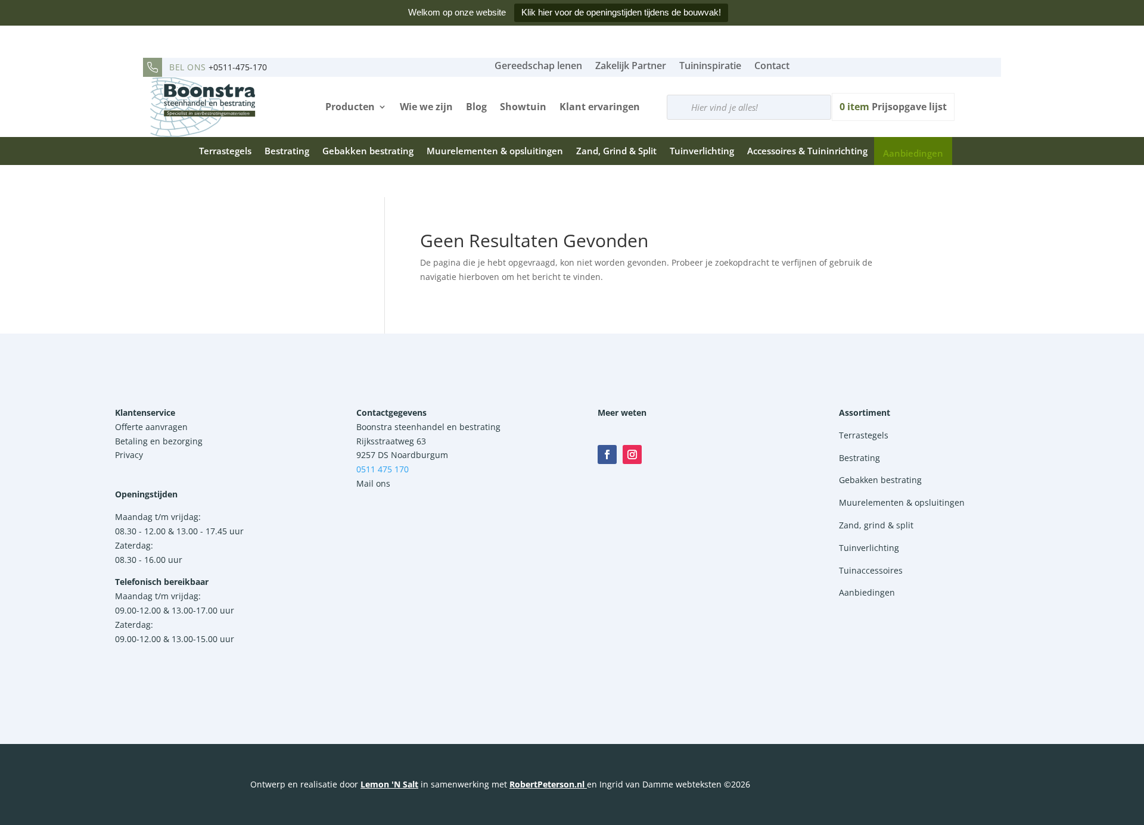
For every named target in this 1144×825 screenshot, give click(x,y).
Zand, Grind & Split (616, 151)
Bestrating (287, 151)
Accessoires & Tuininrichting (807, 151)
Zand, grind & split (876, 525)
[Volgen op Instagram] (632, 454)
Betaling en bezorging (159, 441)
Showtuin (523, 106)
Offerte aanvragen (151, 426)
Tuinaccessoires (871, 570)
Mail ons (373, 483)
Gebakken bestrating (368, 151)
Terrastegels (225, 151)
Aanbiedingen (913, 153)
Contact (771, 65)
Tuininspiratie (710, 65)
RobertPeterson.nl (547, 784)
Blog (476, 106)
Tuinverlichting (702, 151)
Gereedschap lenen (538, 65)
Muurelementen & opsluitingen (495, 151)
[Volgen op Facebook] (607, 454)
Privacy (129, 454)
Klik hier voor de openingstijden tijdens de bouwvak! (621, 12)
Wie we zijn (426, 106)
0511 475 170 (382, 469)
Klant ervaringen (599, 106)
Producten (350, 106)
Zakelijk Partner (630, 65)
